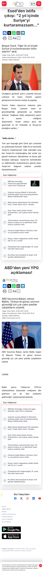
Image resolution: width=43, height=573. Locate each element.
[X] (21, 498)
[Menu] (38, 3)
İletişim (4, 511)
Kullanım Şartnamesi (9, 514)
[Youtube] (39, 498)
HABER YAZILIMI (7, 549)
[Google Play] (21, 529)
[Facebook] (15, 498)
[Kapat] (40, 565)
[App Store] (21, 536)
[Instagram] (27, 498)
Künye (4, 506)
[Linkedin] (33, 498)
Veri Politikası (6, 522)
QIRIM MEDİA (6, 509)
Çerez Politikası (7, 519)
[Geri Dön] (4, 3)
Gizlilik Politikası (7, 517)
